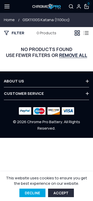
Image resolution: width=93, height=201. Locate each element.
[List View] (86, 33)
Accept (60, 192)
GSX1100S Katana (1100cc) (46, 19)
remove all (73, 55)
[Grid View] (77, 33)
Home (9, 19)
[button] (6, 6)
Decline (32, 192)
